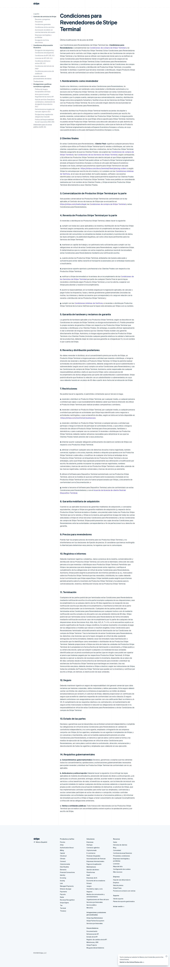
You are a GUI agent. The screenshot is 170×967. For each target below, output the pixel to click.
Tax (61, 905)
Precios (62, 842)
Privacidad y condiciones (121, 856)
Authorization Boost (67, 848)
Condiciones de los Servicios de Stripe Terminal (97, 154)
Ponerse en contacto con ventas (124, 891)
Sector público (92, 905)
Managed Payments (67, 886)
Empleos (116, 883)
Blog (114, 848)
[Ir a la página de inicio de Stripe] (36, 839)
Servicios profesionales (95, 902)
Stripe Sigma (64, 903)
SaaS (88, 875)
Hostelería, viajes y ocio (95, 889)
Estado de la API (92, 937)
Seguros (89, 892)
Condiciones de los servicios (45, 27)
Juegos (89, 886)
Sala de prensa (118, 885)
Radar (62, 897)
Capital (62, 853)
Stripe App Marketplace (95, 918)
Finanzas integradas (93, 856)
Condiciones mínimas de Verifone (89, 303)
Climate (62, 859)
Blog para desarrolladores (95, 948)
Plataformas (91, 872)
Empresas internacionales (95, 861)
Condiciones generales (43, 24)
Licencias (116, 864)
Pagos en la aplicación (94, 864)
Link (61, 883)
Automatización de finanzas (96, 859)
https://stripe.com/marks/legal (73, 204)
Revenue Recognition (67, 900)
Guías (115, 842)
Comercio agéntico (93, 848)
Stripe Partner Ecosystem (95, 921)
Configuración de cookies (122, 869)
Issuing (62, 881)
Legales (36, 14)
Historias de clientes (120, 845)
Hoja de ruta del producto (121, 880)
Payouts (63, 894)
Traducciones (38, 81)
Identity (62, 875)
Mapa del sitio (118, 866)
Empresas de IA (92, 878)
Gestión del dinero (93, 870)
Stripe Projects (92, 945)
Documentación (92, 931)
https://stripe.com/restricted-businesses (77, 418)
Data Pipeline (64, 867)
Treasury (63, 911)
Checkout (63, 856)
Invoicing (63, 878)
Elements (63, 870)
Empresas (90, 842)
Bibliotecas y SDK (92, 942)
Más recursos (117, 872)
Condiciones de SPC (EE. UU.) (45, 55)
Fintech (89, 883)
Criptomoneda (65, 864)
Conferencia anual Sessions (122, 853)
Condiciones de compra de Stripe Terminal (107, 48)
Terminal (63, 908)
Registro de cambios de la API (97, 939)
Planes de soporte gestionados (124, 901)
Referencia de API (93, 934)
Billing (62, 850)
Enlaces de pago (65, 889)
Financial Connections (67, 872)
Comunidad (117, 850)
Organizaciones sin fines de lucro (98, 899)
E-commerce (91, 853)
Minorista (90, 908)
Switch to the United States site (131, 962)
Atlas (62, 845)
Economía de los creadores (96, 881)
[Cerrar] (166, 956)
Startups (90, 845)
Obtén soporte (118, 899)
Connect (63, 861)
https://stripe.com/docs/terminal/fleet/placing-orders (103, 168)
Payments (63, 892)
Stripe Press (117, 888)
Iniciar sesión (118, 906)
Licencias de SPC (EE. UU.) (43, 58)
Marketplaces (91, 867)
